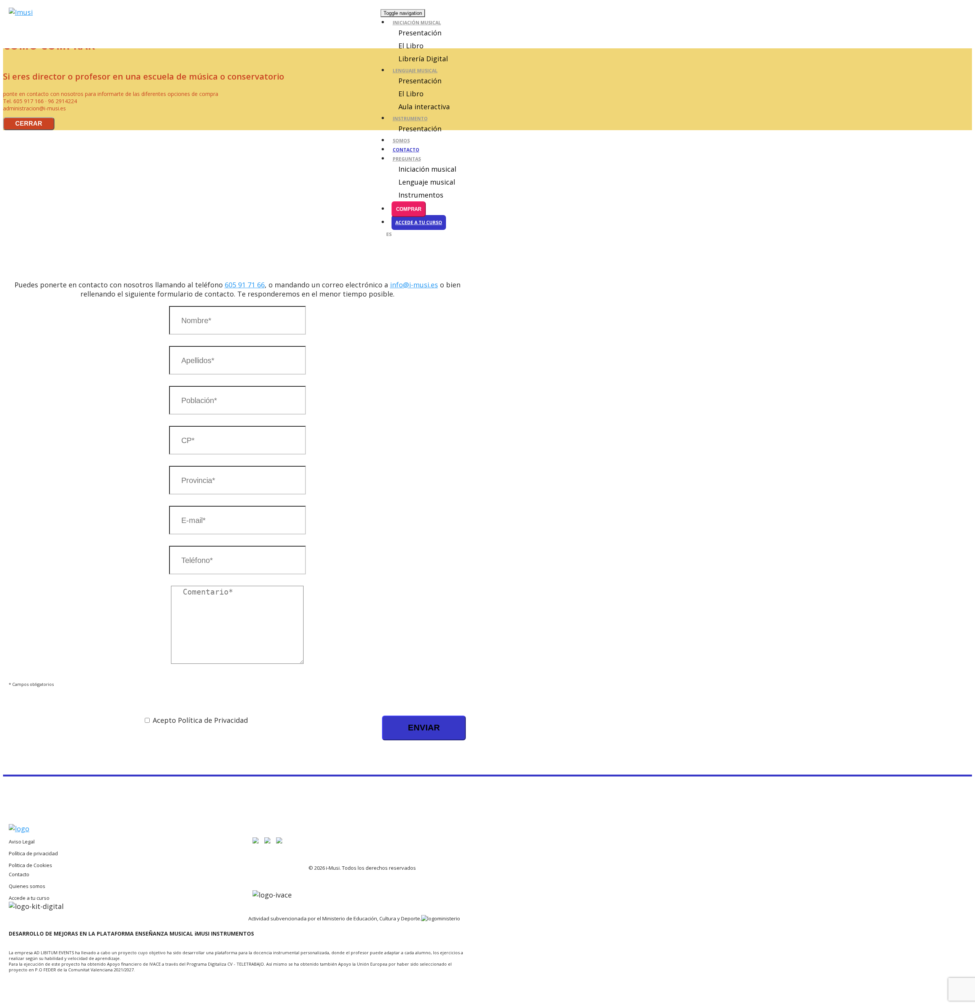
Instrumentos (420, 194)
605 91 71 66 (245, 284)
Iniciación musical (427, 169)
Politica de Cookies (30, 865)
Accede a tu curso (418, 222)
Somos (401, 140)
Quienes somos (27, 886)
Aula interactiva (424, 106)
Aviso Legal (22, 841)
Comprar (408, 209)
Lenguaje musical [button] (415, 70)
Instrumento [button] (410, 118)
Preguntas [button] (407, 159)
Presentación (419, 32)
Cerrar (28, 123)
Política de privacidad (33, 853)
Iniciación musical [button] (417, 22)
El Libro (411, 45)
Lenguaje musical (426, 182)
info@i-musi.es (414, 284)
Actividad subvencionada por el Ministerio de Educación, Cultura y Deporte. (334, 918)
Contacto (406, 150)
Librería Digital (423, 58)
